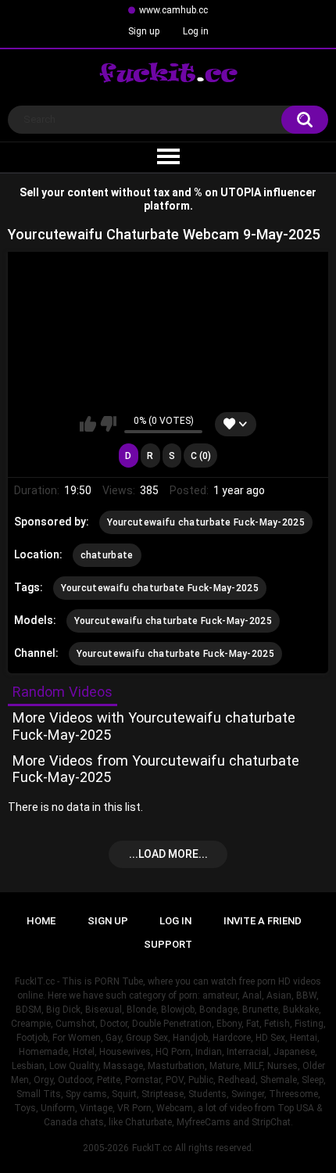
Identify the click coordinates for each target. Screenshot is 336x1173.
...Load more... (168, 854)
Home (41, 921)
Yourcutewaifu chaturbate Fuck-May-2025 (206, 522)
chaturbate (107, 555)
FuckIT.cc (152, 1148)
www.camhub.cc (173, 10)
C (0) (201, 455)
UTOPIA (240, 192)
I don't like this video (108, 424)
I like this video (88, 424)
